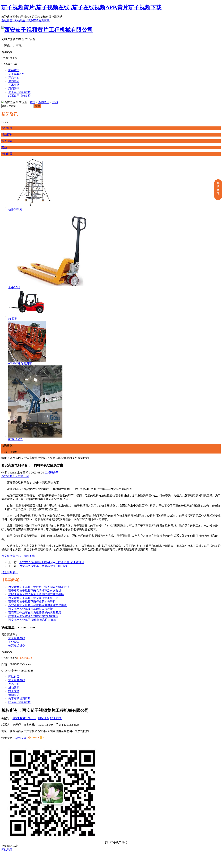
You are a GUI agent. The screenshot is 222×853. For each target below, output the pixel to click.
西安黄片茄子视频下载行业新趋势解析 (32, 601)
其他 (55, 102)
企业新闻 (6, 128)
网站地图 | (20, 20)
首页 (32, 102)
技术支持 (13, 84)
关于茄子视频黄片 (19, 92)
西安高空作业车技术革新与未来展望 (30, 608)
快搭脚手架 (15, 209)
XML (59, 718)
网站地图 (43, 718)
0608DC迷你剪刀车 (20, 363)
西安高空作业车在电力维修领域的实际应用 (34, 612)
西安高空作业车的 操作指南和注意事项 (32, 619)
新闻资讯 (13, 88)
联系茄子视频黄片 (38, 20)
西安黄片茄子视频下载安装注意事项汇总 (33, 597)
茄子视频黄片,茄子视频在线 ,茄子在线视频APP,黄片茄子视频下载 (81, 7)
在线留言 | (7, 20)
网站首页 (13, 70)
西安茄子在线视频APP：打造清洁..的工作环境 (51, 562)
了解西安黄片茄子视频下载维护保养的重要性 (36, 594)
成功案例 (13, 81)
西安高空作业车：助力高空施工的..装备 (43, 565)
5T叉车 (12, 318)
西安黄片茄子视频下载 (15, 476)
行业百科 (6, 134)
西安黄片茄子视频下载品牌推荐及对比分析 (34, 590)
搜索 (37, 106)
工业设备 (13, 641)
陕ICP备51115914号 (24, 718)
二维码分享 (51, 472)
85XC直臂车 (15, 439)
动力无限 (20, 738)
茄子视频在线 (16, 73)
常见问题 (6, 140)
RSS (53, 718)
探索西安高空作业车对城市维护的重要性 (33, 616)
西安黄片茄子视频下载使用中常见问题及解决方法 (38, 587)
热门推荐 (6, 153)
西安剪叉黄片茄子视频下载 (18, 555)
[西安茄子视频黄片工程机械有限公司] (47, 30)
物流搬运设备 (16, 645)
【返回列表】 (9, 572)
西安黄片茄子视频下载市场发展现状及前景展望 (37, 605)
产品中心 (13, 77)
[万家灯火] (36, 738)
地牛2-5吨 (14, 287)
